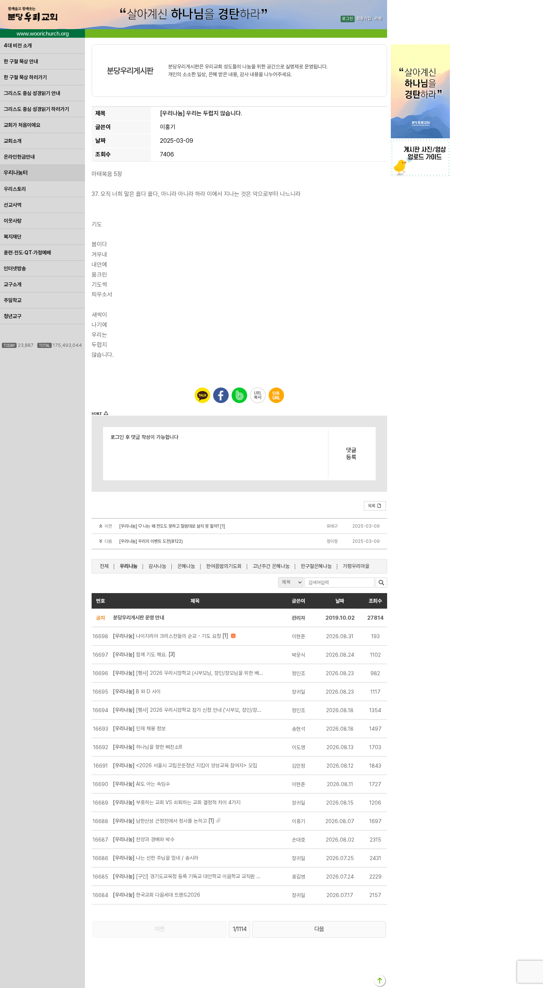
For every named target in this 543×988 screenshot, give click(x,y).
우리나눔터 (16, 172)
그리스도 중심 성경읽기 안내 (32, 93)
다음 (319, 929)
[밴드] (239, 395)
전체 (104, 566)
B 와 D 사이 (137, 691)
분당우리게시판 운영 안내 (138, 617)
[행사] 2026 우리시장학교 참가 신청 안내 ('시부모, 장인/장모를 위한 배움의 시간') (188, 710)
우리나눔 (128, 566)
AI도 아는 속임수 (141, 784)
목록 (371, 505)
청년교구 (12, 316)
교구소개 (12, 284)
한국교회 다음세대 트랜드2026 (156, 895)
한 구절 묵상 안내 (21, 61)
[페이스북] (221, 395)
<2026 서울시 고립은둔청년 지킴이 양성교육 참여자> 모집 (185, 765)
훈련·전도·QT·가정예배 (27, 253)
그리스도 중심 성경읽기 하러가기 (36, 109)
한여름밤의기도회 (224, 566)
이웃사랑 (12, 221)
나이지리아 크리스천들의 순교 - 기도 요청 (167, 636)
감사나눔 (157, 566)
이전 (159, 929)
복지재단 (12, 237)
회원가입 (363, 19)
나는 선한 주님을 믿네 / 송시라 (155, 858)
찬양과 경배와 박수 (143, 839)
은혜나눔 (186, 566)
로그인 (347, 19)
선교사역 (12, 205)
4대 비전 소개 (18, 45)
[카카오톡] (202, 395)
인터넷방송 (15, 268)
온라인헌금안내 (19, 157)
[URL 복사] (258, 395)
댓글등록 (351, 454)
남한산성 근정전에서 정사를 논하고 (160, 821)
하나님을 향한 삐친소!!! (147, 747)
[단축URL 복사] (276, 395)
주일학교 (12, 300)
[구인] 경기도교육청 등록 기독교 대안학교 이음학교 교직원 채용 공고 (188, 876)
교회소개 (12, 141)
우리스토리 (15, 189)
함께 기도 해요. (140, 654)
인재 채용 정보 (139, 728)
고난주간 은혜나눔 (271, 566)
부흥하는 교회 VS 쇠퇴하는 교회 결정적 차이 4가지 (176, 802)
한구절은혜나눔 (316, 566)
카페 (378, 19)
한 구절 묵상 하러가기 (25, 77)
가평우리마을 (356, 566)
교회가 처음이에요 (22, 125)
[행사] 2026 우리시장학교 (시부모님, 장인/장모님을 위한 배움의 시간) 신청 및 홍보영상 (188, 673)
